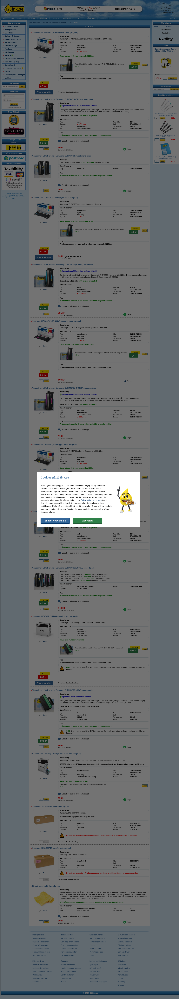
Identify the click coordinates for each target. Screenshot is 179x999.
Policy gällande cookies (91, 500)
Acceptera (87, 521)
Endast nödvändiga (55, 521)
